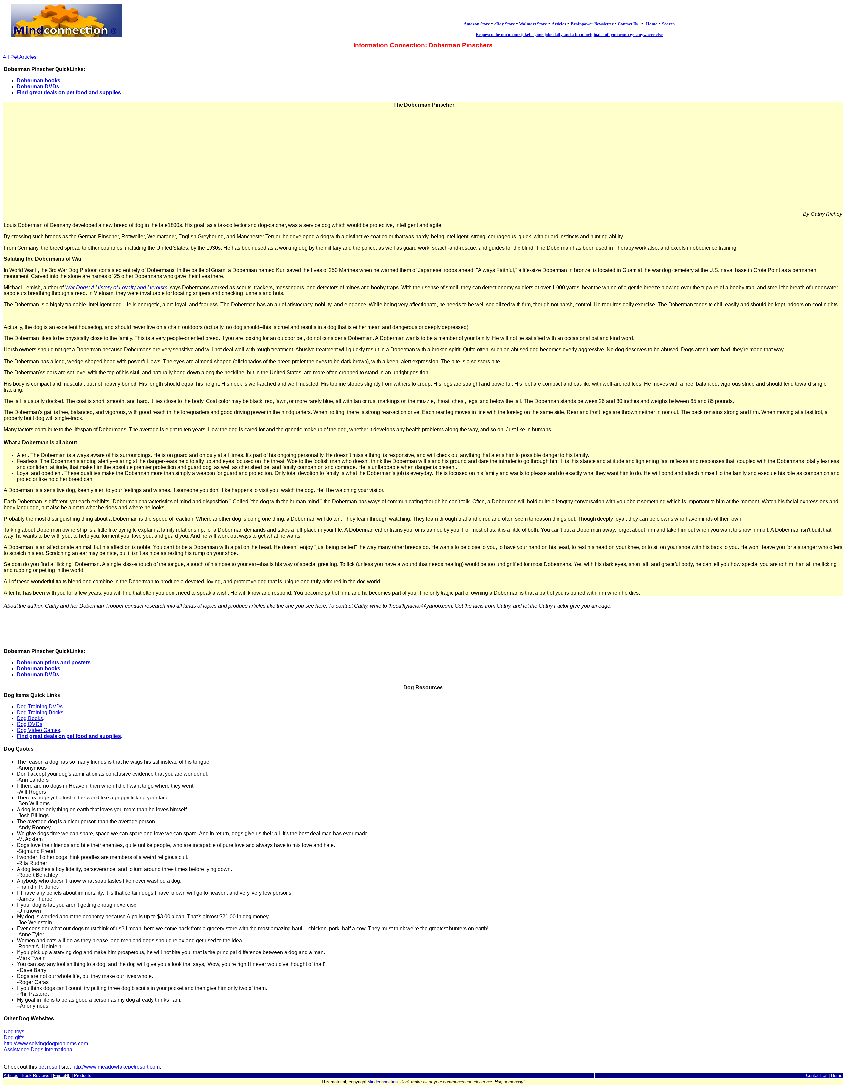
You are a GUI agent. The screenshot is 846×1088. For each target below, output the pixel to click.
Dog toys (14, 1031)
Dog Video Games (38, 730)
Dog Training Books (40, 712)
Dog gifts (14, 1037)
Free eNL (61, 1075)
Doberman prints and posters (54, 662)
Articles (11, 1075)
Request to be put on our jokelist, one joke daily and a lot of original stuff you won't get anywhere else (569, 34)
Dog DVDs (29, 724)
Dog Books (30, 718)
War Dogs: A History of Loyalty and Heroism (116, 287)
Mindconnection (382, 1081)
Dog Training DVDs (40, 706)
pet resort (49, 1066)
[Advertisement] (423, 159)
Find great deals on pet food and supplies (69, 92)
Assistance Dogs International (39, 1049)
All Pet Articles (20, 57)
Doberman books (38, 80)
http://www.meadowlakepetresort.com (116, 1066)
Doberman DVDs (38, 86)
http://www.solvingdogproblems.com (46, 1043)
